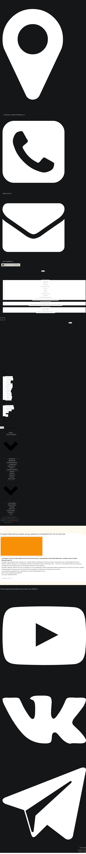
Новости (44, 277)
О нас (3, 423)
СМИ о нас (12, 508)
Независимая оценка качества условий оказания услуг (45, 299)
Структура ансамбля (45, 286)
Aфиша (44, 273)
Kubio (13, 522)
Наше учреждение (44, 279)
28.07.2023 (10, 578)
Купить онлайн (45, 310)
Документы (45, 282)
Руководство (45, 281)
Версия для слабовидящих (12, 265)
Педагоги (46, 284)
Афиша (4, 370)
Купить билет (44, 306)
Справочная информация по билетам (45, 311)
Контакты (44, 275)
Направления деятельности (45, 297)
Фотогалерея (9, 406)
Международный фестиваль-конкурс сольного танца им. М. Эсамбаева (45, 304)
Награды (8, 410)
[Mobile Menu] (2, 427)
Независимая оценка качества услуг (44, 315)
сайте (31, 571)
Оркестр (45, 290)
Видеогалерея (10, 408)
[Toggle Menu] (43, 271)
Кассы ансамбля (45, 308)
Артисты (45, 288)
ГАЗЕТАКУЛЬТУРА (12, 574)
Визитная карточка (45, 293)
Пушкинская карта (46, 302)
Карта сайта (44, 313)
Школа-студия (4, 418)
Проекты (44, 301)
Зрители (45, 291)
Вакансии (45, 295)
